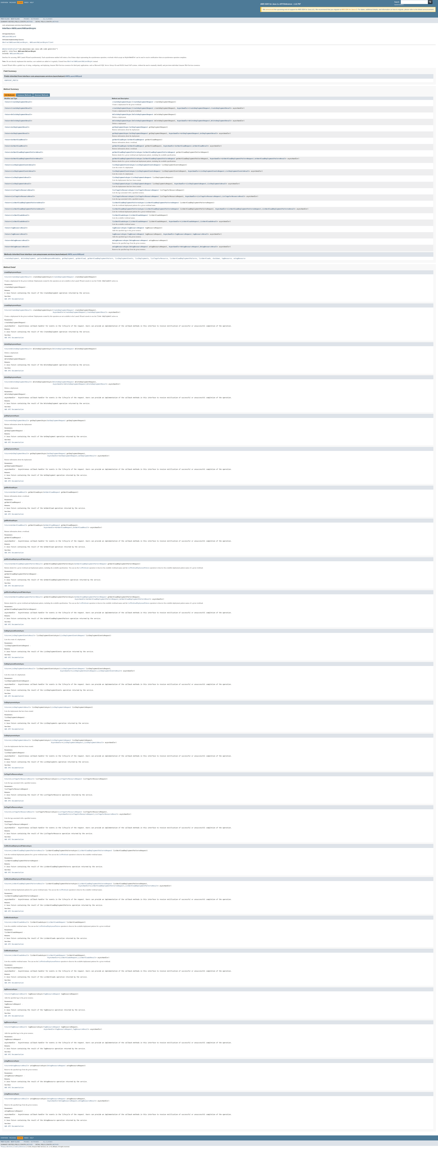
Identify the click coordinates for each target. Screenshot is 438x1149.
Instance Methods (24, 95)
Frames (26, 19)
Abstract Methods (41, 95)
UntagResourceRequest (139, 240)
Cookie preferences (20, 1146)
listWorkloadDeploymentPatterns (183, 258)
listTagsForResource (159, 258)
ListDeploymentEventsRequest (148, 165)
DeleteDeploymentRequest (142, 114)
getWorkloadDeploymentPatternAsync (127, 152)
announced (270, 9)
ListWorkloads (84, 568)
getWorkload (81, 258)
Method (30, 21)
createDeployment (11, 258)
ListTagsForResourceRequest (147, 190)
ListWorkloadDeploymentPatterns (139, 568)
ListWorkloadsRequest (139, 215)
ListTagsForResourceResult (22, 190)
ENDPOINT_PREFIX (11, 80)
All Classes (47, 19)
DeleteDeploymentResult (21, 114)
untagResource (239, 258)
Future (7, 102)
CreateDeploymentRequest (142, 102)
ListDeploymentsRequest (141, 177)
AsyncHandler (182, 108)
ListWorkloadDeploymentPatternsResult (27, 203)
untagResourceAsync (120, 240)
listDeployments (142, 258)
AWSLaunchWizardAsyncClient (41, 42)
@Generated (6, 49)
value (14, 49)
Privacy (3, 1146)
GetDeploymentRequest (139, 127)
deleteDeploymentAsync (121, 114)
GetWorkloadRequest (136, 140)
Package (12, 2)
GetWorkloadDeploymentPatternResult (26, 152)
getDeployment (68, 258)
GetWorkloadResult (19, 140)
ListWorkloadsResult (20, 215)
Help (32, 2)
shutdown (216, 258)
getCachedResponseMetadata (48, 258)
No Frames (35, 19)
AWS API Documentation (14, 299)
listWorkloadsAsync (120, 215)
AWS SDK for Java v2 (349, 9)
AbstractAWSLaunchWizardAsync (15, 42)
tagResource (227, 258)
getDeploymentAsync (120, 127)
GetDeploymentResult (20, 127)
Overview (4, 2)
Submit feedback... (399, 4)
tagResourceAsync (119, 228)
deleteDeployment (28, 258)
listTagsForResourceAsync (123, 190)
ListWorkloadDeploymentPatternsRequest (162, 203)
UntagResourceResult (20, 240)
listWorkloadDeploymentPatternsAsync (128, 203)
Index (26, 2)
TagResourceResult (19, 228)
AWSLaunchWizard (9, 36)
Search (396, 2)
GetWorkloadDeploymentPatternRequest (159, 152)
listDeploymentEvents (124, 258)
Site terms (9, 1146)
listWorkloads (205, 258)
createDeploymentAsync (121, 102)
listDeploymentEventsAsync (123, 165)
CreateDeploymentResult (21, 102)
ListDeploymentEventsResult (23, 165)
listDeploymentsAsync (121, 177)
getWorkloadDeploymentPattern (100, 258)
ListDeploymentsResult (20, 177)
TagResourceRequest (136, 228)
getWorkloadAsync (119, 140)
